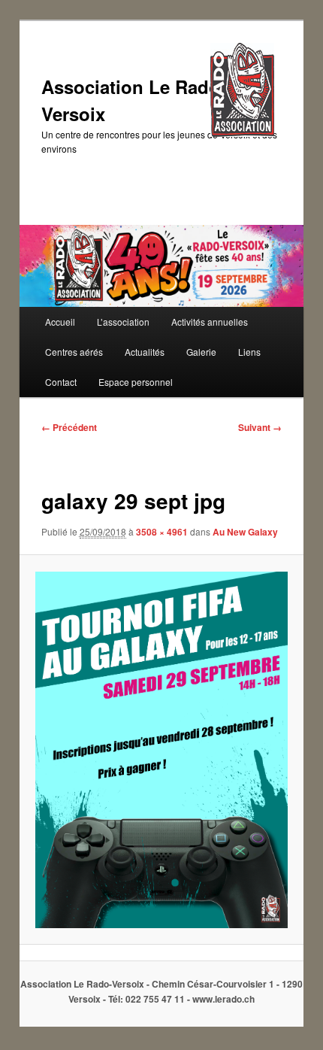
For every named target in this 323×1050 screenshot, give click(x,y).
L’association (123, 321)
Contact (61, 381)
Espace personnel (135, 381)
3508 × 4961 (162, 532)
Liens (249, 351)
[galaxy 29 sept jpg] (161, 750)
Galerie (201, 351)
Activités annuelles (209, 321)
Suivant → (260, 427)
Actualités (145, 351)
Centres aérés (74, 351)
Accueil (60, 321)
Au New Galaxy (245, 532)
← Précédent (69, 427)
